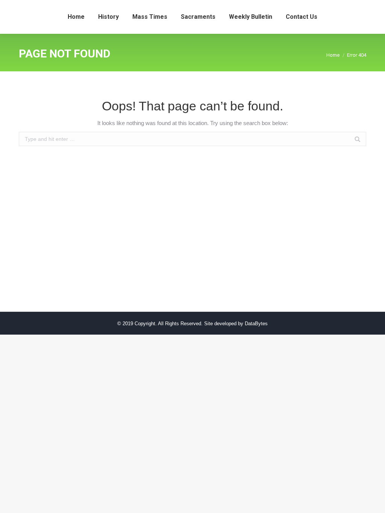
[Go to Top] (373, 501)
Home (333, 55)
